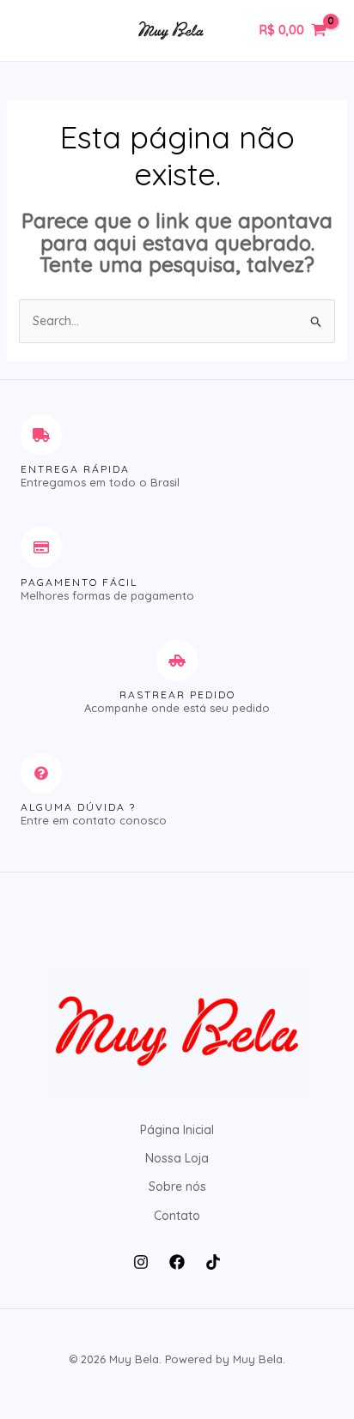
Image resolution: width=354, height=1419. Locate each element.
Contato (177, 1215)
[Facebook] (177, 1262)
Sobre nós (177, 1186)
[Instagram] (141, 1262)
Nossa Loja (177, 1158)
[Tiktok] (213, 1262)
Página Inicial (177, 1130)
